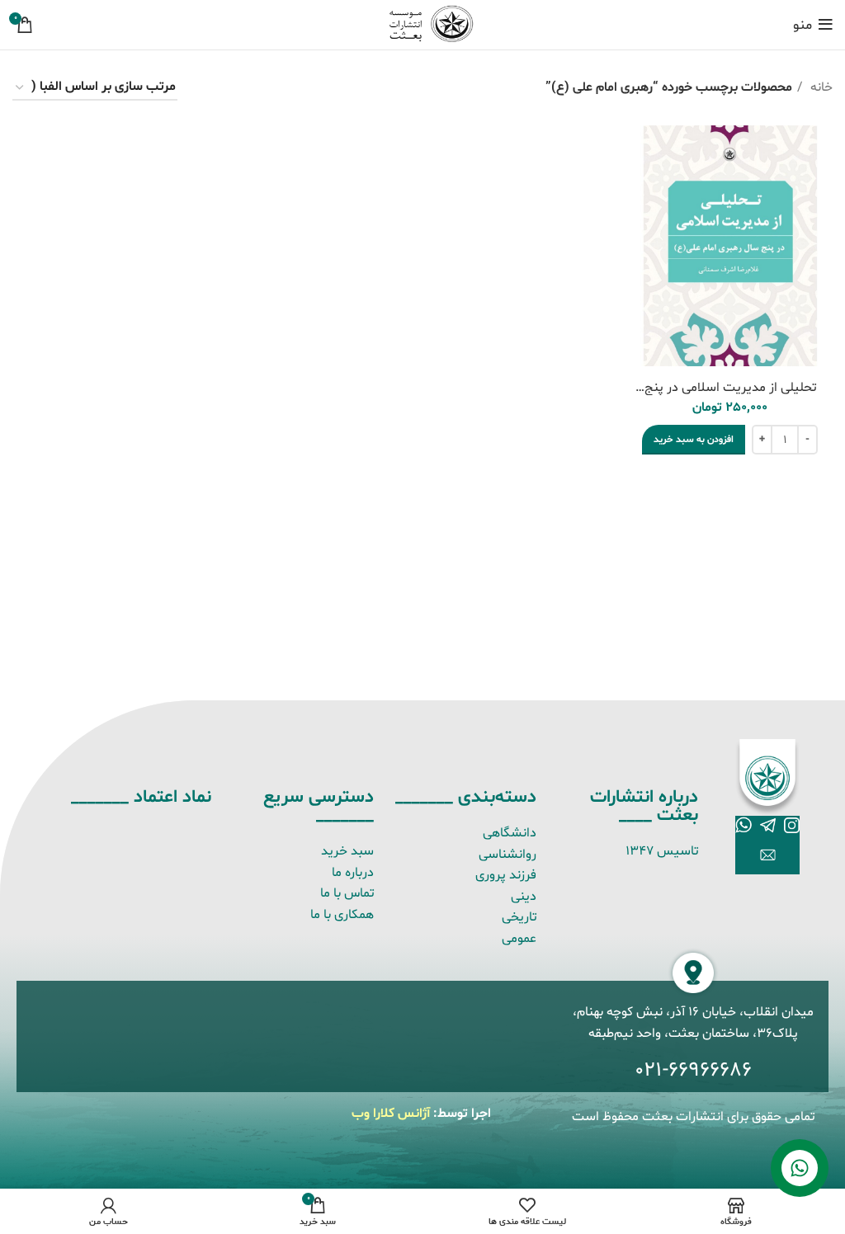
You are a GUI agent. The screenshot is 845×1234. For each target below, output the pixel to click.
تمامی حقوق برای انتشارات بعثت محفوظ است (693, 1117)
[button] (693, 440)
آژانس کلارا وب (391, 1113)
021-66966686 (693, 1071)
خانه (820, 87)
